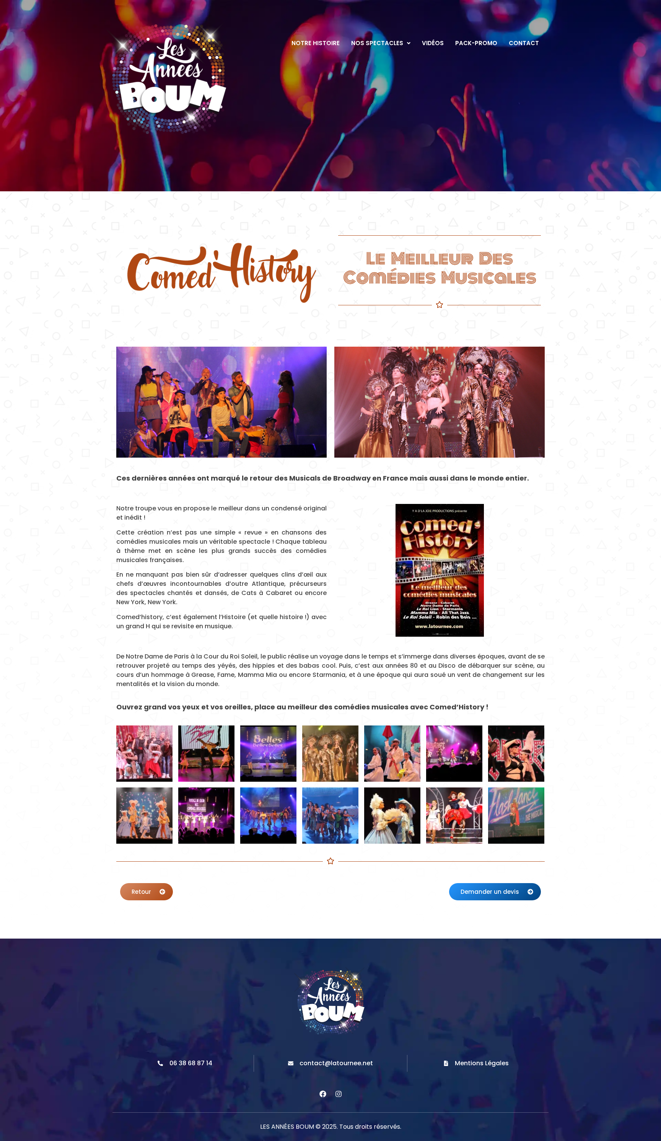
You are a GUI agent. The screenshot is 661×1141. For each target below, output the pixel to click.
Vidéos (433, 43)
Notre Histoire (315, 43)
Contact (524, 43)
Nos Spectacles (377, 43)
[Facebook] (323, 1094)
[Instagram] (338, 1094)
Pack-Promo (476, 43)
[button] (380, 43)
